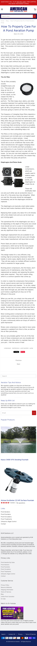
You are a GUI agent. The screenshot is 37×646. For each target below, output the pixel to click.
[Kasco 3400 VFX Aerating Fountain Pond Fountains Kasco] (18, 439)
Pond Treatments (6, 519)
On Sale (3, 599)
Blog (7, 20)
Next (18, 364)
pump (31, 348)
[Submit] (34, 16)
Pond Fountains (6, 514)
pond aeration (24, 348)
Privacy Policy (5, 585)
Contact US (11, 634)
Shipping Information (7, 589)
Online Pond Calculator (7, 596)
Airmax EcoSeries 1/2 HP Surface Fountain (17, 500)
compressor (7, 348)
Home (2, 20)
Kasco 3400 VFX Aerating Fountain (14, 460)
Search (3, 634)
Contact (3, 524)
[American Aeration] (18, 9)
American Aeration (15, 641)
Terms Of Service (6, 592)
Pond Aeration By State (8, 562)
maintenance (15, 348)
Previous (18, 360)
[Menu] (2, 9)
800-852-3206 (21, 2)
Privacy (20, 634)
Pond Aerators (5, 512)
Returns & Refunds (6, 587)
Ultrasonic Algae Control (8, 521)
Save (23, 352)
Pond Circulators (6, 517)
